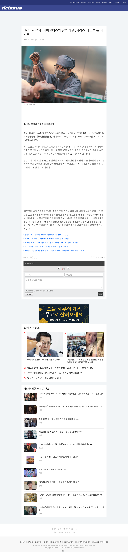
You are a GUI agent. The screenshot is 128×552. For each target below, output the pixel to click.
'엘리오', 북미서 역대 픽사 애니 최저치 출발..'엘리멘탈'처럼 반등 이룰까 (54, 250)
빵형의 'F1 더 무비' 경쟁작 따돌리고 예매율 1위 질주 (46, 234)
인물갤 (104, 2)
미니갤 (98, 2)
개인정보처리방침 (55, 542)
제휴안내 (30, 542)
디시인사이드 (74, 2)
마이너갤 (91, 2)
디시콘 (124, 2)
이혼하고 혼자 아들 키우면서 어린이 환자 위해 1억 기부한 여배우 (51, 242)
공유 (35, 257)
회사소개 (22, 542)
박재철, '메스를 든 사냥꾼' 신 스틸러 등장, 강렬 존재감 (47, 238)
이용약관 (45, 542)
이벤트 (117, 2)
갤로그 (111, 2)
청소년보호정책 (68, 542)
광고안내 (38, 542)
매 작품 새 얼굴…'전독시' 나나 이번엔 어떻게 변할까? (46, 246)
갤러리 (83, 2)
